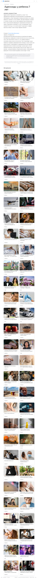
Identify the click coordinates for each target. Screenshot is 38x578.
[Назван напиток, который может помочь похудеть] (11, 378)
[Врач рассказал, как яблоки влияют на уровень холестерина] (11, 109)
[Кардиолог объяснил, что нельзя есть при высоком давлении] (26, 220)
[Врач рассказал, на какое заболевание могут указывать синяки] (26, 125)
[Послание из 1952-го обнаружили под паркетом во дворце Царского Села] (11, 94)
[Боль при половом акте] (11, 457)
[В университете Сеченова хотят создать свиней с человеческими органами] (26, 188)
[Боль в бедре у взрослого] (11, 473)
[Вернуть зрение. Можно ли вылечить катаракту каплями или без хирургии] (11, 536)
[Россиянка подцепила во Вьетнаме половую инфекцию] (26, 157)
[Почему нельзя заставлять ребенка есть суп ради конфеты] (11, 315)
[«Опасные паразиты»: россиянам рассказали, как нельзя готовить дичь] (11, 346)
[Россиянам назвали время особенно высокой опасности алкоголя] (11, 394)
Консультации (6, 4)
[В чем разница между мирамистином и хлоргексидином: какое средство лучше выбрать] (26, 457)
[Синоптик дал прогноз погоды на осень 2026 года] (11, 141)
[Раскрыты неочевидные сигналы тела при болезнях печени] (26, 94)
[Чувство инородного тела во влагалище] (26, 236)
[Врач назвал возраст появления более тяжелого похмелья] (26, 394)
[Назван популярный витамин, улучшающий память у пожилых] (26, 473)
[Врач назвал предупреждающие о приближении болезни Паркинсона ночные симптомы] (26, 520)
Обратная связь (32, 577)
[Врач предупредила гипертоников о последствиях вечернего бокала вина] (11, 568)
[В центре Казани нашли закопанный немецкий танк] (11, 220)
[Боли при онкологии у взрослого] (11, 236)
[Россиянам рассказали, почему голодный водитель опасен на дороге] (26, 536)
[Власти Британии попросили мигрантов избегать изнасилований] (11, 188)
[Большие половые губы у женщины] (11, 78)
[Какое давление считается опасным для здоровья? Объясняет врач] (26, 78)
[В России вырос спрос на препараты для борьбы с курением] (11, 157)
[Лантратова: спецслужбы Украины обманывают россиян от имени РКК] (26, 568)
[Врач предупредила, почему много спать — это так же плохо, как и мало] (11, 252)
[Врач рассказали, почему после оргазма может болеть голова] (11, 299)
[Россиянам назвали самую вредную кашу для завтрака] (11, 173)
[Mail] (3, 1)
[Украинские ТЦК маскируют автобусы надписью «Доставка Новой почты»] (26, 141)
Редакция (16, 577)
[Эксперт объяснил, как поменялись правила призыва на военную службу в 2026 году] (26, 204)
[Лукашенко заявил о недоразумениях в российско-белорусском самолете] (11, 204)
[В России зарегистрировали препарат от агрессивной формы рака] (26, 299)
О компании (4, 577)
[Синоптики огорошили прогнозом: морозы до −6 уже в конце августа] (11, 520)
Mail (1, 577)
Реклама (8, 577)
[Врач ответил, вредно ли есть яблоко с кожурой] (11, 331)
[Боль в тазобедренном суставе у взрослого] (26, 267)
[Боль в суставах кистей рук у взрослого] (11, 362)
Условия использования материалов (23, 577)
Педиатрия (12, 4)
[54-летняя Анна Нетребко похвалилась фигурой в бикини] (26, 346)
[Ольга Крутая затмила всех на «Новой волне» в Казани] (11, 283)
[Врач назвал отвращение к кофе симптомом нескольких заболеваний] (26, 504)
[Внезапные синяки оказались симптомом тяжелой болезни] (26, 109)
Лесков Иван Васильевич (13, 33)
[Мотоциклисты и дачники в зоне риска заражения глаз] (11, 267)
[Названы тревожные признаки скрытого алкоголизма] (11, 504)
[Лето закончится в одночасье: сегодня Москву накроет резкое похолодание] (26, 173)
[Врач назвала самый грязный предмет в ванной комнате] (11, 425)
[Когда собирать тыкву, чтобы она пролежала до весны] (11, 441)
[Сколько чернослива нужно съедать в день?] (26, 331)
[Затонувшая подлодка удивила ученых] (26, 441)
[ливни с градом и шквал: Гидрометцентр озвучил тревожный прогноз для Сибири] (26, 425)
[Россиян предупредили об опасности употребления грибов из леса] (26, 378)
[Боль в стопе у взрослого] (11, 410)
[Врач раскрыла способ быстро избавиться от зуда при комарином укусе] (11, 489)
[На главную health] (6, 1)
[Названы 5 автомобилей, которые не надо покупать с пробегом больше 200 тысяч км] (26, 315)
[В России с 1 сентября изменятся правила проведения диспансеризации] (26, 252)
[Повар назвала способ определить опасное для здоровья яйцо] (11, 125)
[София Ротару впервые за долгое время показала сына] (26, 552)
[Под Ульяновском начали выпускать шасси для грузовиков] (26, 410)
